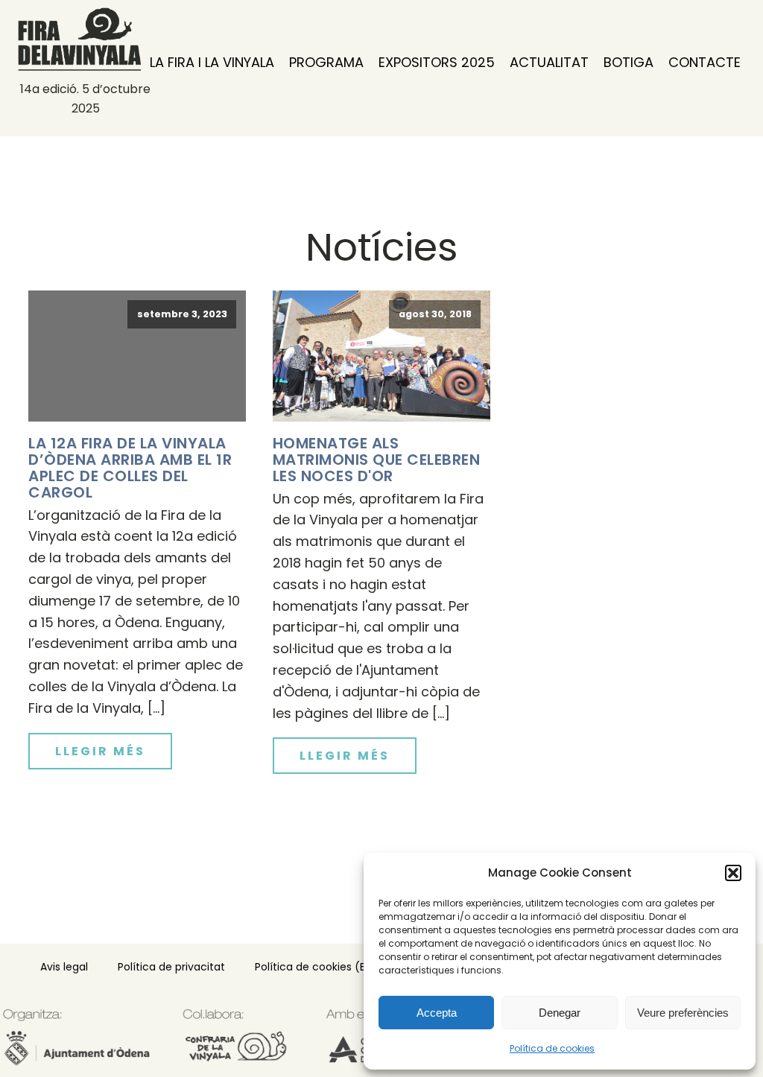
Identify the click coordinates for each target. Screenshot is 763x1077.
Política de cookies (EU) (316, 966)
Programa (326, 62)
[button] (733, 872)
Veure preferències (683, 1012)
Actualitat (549, 62)
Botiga (628, 62)
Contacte (704, 62)
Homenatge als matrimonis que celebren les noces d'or (377, 459)
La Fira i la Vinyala (212, 62)
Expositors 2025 (437, 62)
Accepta (437, 1012)
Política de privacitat (171, 966)
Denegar (559, 1012)
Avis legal (64, 966)
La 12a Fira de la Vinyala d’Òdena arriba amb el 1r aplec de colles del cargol (130, 468)
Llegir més (100, 751)
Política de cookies (552, 1048)
